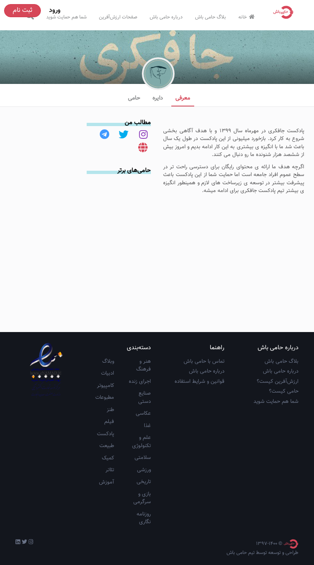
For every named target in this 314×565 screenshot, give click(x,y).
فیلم (109, 422)
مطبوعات (104, 397)
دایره (158, 98)
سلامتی (143, 458)
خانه (242, 17)
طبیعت (106, 446)
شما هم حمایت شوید (66, 17)
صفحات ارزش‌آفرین (118, 17)
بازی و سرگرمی (142, 498)
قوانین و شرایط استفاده (199, 381)
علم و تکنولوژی (141, 442)
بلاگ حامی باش (210, 17)
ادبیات (107, 373)
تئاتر (109, 470)
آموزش (106, 482)
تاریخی (144, 482)
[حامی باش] (285, 12)
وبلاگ (108, 361)
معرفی (182, 98)
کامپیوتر (105, 386)
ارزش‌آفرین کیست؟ (277, 381)
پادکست (105, 434)
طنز (110, 410)
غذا (147, 426)
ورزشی (144, 470)
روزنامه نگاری (144, 518)
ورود (55, 10)
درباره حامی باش (166, 17)
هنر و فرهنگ (143, 365)
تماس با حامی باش (204, 361)
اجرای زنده (140, 381)
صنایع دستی (144, 397)
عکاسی (143, 413)
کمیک (108, 458)
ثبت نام (22, 10)
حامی (134, 98)
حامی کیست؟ (283, 391)
